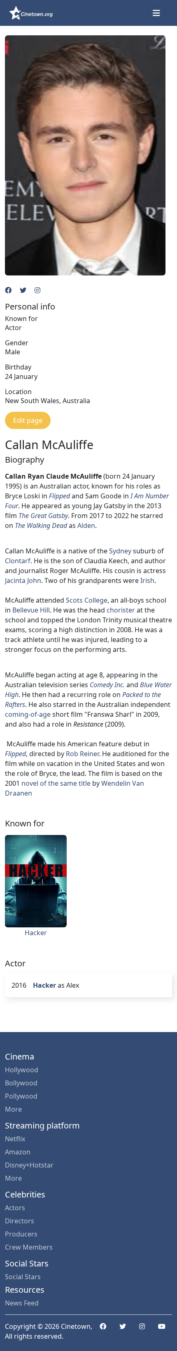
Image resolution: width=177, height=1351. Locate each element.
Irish (147, 580)
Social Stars (23, 1276)
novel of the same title (56, 783)
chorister (121, 610)
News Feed (22, 1302)
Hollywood (21, 1069)
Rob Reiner (82, 753)
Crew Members (29, 1247)
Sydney (120, 550)
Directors (19, 1220)
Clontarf (17, 560)
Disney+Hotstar (29, 1165)
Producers (21, 1234)
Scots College (86, 600)
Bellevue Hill (31, 610)
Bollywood (21, 1082)
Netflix (15, 1138)
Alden (86, 525)
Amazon (17, 1151)
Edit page (27, 420)
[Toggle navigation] (156, 13)
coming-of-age (28, 714)
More (13, 1109)
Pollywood (21, 1096)
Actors (15, 1207)
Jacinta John (23, 580)
